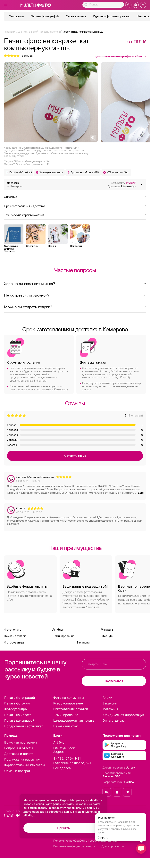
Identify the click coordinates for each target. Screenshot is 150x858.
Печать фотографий (45, 16)
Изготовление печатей (70, 709)
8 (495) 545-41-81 (67, 758)
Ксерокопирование (68, 703)
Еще (141, 492)
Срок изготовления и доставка (25, 205)
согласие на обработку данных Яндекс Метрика (64, 811)
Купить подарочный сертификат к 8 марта (120, 56)
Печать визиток (15, 636)
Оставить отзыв (75, 455)
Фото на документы (68, 698)
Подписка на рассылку (22, 759)
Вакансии (83, 642)
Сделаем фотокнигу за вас (111, 16)
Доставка (15, 184)
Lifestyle (107, 636)
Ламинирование (63, 636)
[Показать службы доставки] (141, 184)
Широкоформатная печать (73, 720)
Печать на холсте (17, 715)
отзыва (27, 55)
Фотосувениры (14, 642)
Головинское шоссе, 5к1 (72, 763)
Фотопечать (12, 629)
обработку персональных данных (74, 807)
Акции (107, 698)
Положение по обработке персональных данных (85, 840)
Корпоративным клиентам (24, 765)
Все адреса (62, 768)
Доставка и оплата (19, 754)
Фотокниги (16, 16)
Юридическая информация (124, 715)
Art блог (57, 629)
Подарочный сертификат (23, 726)
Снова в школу (76, 16)
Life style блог (64, 748)
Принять (63, 828)
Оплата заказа (114, 720)
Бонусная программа (20, 742)
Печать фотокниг (17, 703)
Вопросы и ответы (18, 748)
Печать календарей (19, 720)
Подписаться (114, 681)
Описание (10, 196)
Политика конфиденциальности (74, 846)
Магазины (107, 629)
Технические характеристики (24, 214)
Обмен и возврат (17, 771)
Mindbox (29, 815)
